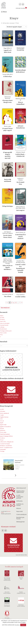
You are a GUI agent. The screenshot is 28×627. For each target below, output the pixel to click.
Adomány (2, 411)
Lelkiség (2, 327)
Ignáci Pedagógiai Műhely (6, 436)
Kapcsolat (19, 511)
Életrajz (2, 428)
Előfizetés (2, 430)
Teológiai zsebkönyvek (5, 331)
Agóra (1, 315)
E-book (2, 421)
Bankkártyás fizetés (20, 518)
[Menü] (2, 11)
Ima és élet (3, 321)
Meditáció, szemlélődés (6, 445)
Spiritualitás (3, 449)
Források (2, 319)
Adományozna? (21, 488)
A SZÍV (2, 409)
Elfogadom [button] (23, 624)
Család (2, 415)
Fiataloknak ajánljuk (5, 434)
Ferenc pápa (3, 432)
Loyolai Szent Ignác (5, 443)
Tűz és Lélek (3, 332)
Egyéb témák (3, 424)
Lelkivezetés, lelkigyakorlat (6, 441)
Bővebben (17, 625)
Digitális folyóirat (4, 417)
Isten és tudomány (4, 323)
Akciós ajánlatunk (4, 413)
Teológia (2, 451)
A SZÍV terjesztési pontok (19, 496)
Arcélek (2, 317)
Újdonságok (5, 308)
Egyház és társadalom (5, 426)
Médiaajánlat (20, 522)
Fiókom (18, 8)
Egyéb (1, 422)
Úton (1, 334)
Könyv (2, 440)
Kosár (23, 8)
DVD (1, 419)
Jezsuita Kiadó (3, 5)
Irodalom (2, 438)
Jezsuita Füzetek (4, 325)
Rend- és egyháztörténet (6, 447)
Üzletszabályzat (21, 514)
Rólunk (18, 508)
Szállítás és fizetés (19, 504)
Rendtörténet (3, 329)
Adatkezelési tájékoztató (20, 491)
